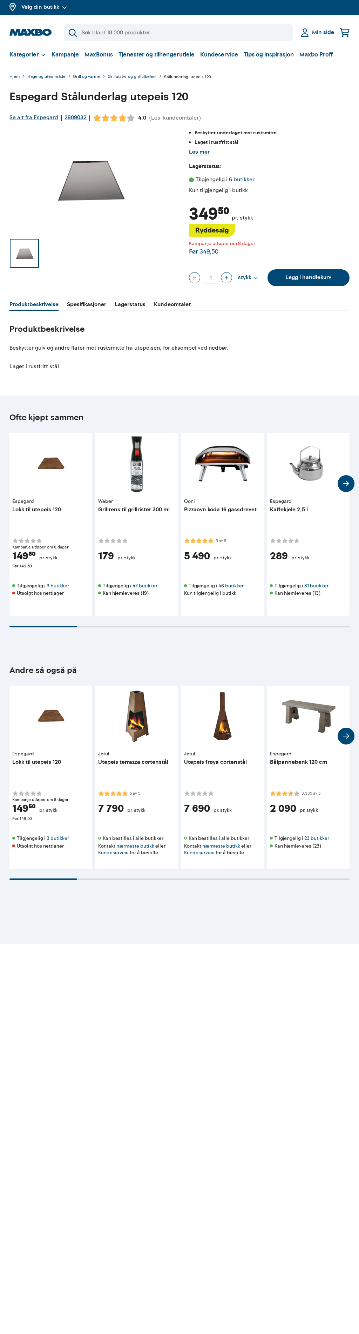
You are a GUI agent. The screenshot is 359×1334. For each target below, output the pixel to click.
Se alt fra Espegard (33, 117)
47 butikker (145, 585)
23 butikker (316, 838)
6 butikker (242, 179)
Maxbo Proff (316, 54)
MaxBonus (98, 54)
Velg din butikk (40, 7)
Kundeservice (219, 54)
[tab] (34, 305)
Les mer (199, 152)
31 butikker (316, 585)
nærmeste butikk (135, 846)
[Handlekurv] (345, 32)
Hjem (14, 77)
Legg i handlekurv (308, 277)
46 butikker (231, 585)
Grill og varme (86, 77)
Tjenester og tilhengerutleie (156, 54)
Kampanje (65, 54)
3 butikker (58, 585)
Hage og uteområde (46, 77)
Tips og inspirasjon (269, 54)
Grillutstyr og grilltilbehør (132, 77)
